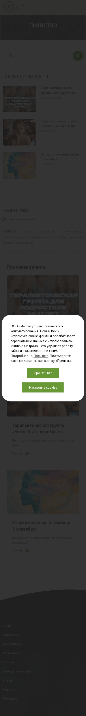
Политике (41, 355)
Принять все (43, 372)
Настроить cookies (43, 387)
